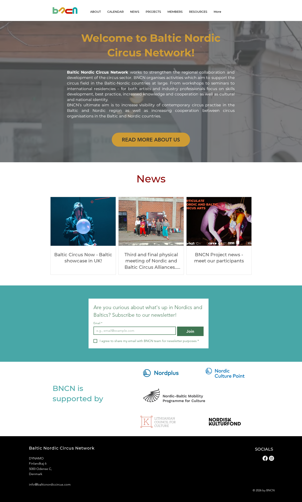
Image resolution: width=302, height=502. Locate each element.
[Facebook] (265, 458)
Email (97, 323)
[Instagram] (271, 458)
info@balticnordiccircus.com (50, 484)
